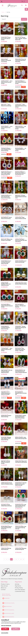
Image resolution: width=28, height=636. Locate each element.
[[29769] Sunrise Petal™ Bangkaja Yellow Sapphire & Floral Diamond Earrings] (7, 428)
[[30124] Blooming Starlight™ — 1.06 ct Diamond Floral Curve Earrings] (21, 139)
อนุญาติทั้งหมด (15, 628)
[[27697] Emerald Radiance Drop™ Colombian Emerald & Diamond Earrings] (7, 252)
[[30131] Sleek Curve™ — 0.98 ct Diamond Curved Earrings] (7, 96)
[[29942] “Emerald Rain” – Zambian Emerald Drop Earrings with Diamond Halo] (21, 318)
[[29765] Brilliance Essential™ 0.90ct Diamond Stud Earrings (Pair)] (21, 428)
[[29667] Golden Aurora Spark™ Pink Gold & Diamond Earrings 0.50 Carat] (21, 517)
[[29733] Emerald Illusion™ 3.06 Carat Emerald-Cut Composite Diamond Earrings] (21, 474)
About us (3, 587)
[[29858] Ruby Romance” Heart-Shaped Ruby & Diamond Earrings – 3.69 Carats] (21, 339)
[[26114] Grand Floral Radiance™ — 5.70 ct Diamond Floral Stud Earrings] (21, 72)
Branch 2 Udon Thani (6, 595)
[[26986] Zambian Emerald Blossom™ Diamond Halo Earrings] (21, 252)
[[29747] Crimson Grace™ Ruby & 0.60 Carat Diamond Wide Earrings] (21, 452)
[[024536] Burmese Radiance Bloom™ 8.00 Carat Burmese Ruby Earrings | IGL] (7, 517)
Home (2, 12)
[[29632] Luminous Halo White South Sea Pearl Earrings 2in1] (21, 539)
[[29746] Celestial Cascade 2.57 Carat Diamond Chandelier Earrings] (7, 474)
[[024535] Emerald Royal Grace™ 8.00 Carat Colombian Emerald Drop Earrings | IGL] (21, 496)
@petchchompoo (8, 606)
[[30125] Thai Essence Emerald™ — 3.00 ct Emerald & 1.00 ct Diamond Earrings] (7, 139)
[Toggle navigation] (2, 5)
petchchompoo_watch (9, 613)
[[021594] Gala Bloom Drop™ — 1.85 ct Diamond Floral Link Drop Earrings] (7, 72)
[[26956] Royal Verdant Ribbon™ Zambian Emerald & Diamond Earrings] (7, 296)
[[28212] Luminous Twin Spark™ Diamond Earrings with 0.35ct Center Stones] (21, 230)
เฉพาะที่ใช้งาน (5, 628)
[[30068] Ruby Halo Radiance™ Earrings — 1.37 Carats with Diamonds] (21, 296)
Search (24, 19)
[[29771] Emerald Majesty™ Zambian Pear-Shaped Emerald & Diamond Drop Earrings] (21, 407)
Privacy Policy (19, 587)
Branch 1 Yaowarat (6, 594)
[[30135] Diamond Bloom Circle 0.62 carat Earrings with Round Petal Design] (21, 50)
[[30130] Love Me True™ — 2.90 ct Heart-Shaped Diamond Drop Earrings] (21, 96)
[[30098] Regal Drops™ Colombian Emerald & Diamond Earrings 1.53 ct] (21, 187)
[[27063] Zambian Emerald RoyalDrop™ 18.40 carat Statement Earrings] (7, 274)
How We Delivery (20, 589)
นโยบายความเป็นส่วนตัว (6, 625)
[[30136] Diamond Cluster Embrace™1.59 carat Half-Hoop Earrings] (7, 50)
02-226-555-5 (6, 598)
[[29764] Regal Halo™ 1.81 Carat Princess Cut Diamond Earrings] (7, 452)
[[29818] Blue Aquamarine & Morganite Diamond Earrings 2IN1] (21, 383)
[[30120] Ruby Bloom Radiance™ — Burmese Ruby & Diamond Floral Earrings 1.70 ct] (21, 163)
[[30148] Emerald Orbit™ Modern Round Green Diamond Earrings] (7, 28)
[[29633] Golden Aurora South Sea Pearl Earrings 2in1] (7, 539)
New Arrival (4, 586)
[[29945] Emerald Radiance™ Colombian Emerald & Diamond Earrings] (7, 318)
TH (22, 1)
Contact (3, 589)
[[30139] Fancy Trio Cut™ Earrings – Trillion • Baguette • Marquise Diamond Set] (21, 28)
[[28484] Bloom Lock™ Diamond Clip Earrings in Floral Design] (7, 230)
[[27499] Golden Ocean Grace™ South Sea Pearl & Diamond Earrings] (21, 274)
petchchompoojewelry (9, 616)
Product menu (5, 584)
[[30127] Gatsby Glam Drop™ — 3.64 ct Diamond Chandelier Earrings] (21, 118)
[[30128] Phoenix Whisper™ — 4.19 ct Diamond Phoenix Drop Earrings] (7, 118)
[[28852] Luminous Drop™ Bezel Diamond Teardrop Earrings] (21, 208)
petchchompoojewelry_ (9, 609)
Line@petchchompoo (9, 1)
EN (26, 1)
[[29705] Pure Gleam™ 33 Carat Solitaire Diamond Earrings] (7, 496)
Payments (18, 586)
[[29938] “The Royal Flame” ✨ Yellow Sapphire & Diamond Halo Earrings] (7, 339)
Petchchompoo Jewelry (9, 603)
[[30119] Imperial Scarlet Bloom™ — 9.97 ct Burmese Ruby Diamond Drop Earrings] (7, 187)
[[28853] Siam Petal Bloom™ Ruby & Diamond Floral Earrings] (7, 208)
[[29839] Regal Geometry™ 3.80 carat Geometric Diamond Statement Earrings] (7, 361)
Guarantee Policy (20, 591)
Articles (17, 584)
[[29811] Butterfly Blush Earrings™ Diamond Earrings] (7, 407)
